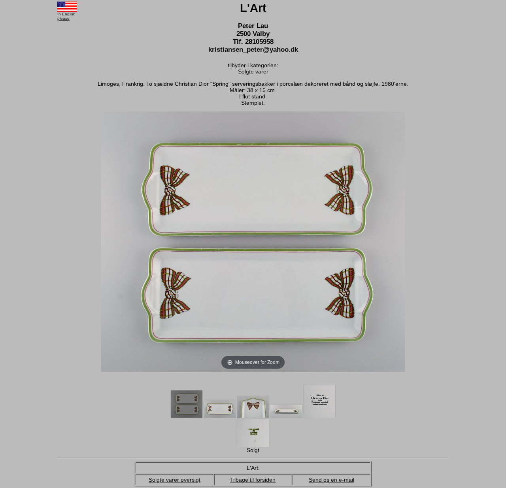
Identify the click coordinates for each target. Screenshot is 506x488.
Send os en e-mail (331, 480)
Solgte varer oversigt (174, 480)
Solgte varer (253, 71)
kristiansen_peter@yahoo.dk (253, 49)
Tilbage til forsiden (253, 480)
